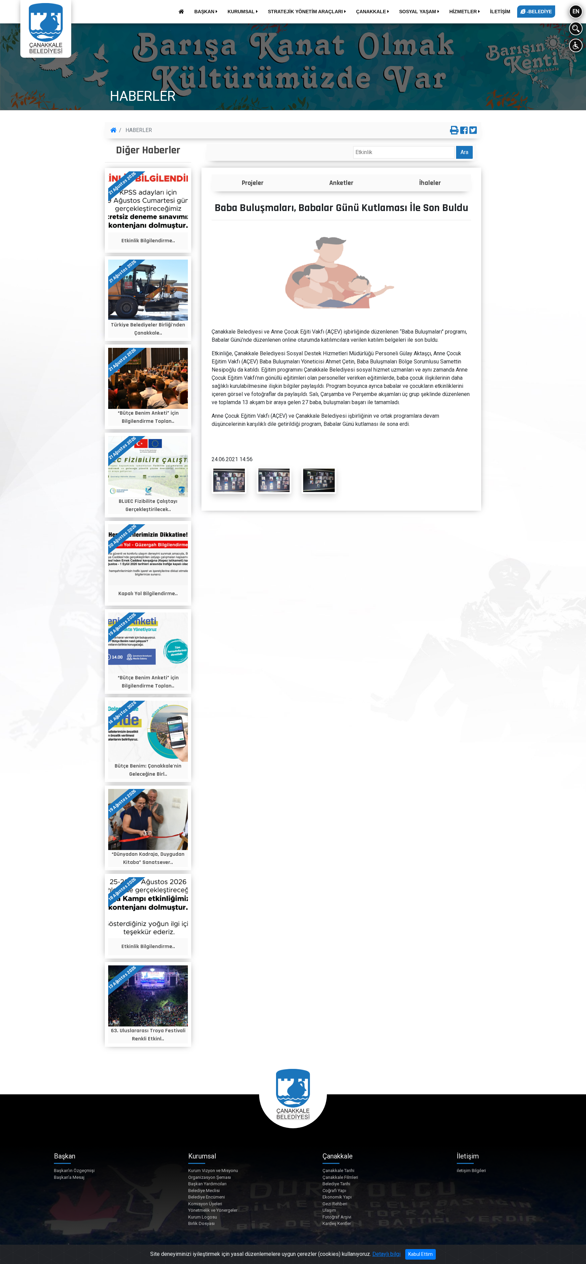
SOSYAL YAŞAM (418, 11)
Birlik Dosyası (201, 1223)
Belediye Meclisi (204, 1190)
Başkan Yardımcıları (207, 1183)
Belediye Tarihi (336, 1183)
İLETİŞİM (500, 11)
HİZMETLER (463, 11)
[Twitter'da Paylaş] (473, 130)
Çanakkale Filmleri (340, 1177)
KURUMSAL (242, 11)
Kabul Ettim (420, 1254)
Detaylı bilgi (386, 1254)
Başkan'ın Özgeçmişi (74, 1170)
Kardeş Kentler (337, 1223)
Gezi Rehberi (335, 1203)
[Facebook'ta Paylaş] (464, 130)
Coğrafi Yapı (334, 1190)
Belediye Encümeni (206, 1197)
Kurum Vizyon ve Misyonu (213, 1170)
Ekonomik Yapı (337, 1197)
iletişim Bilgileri (471, 1170)
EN (575, 11)
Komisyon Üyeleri (205, 1203)
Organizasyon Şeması (209, 1177)
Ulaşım (329, 1210)
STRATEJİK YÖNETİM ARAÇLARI (306, 11)
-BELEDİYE (538, 11)
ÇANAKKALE (371, 11)
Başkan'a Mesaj (69, 1177)
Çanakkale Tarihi (338, 1170)
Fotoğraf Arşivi (337, 1217)
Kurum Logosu (202, 1217)
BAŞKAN (205, 11)
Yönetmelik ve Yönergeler (212, 1210)
